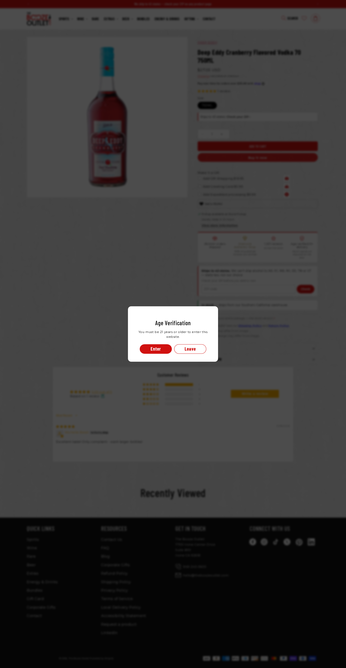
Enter (156, 349)
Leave (190, 349)
